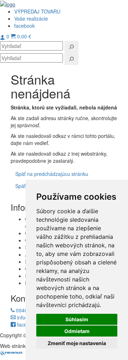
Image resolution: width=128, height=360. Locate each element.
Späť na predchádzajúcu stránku (51, 173)
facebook (27, 324)
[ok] (71, 47)
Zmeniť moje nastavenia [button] (77, 343)
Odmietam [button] (77, 331)
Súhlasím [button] (76, 319)
